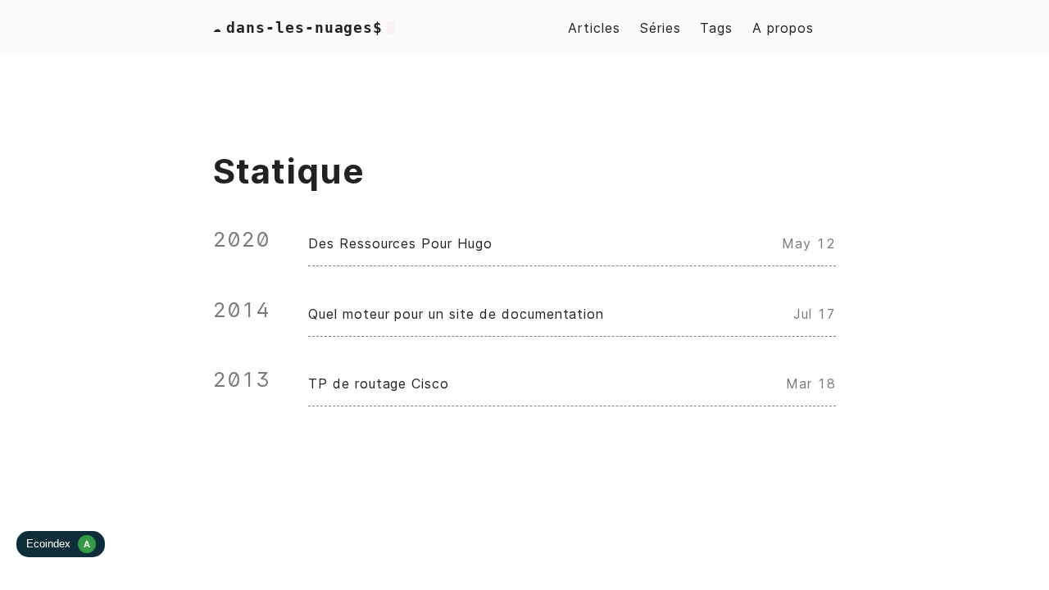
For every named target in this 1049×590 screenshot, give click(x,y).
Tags (716, 28)
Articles (594, 28)
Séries (660, 28)
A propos (783, 28)
